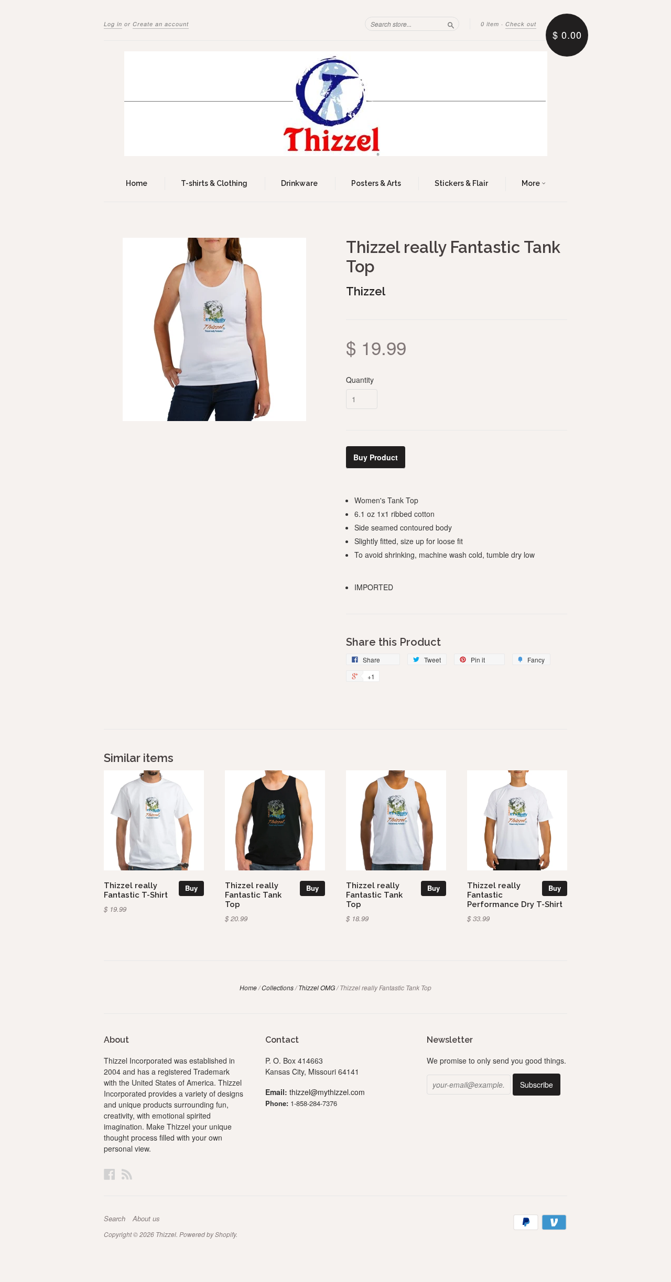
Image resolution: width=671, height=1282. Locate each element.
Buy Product (375, 457)
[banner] (335, 103)
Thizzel (365, 291)
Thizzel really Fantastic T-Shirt (136, 890)
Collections (278, 987)
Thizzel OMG (316, 987)
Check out (520, 24)
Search (114, 1218)
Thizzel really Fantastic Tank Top (253, 895)
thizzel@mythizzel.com (327, 1092)
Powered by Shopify (207, 1234)
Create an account (161, 24)
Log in (113, 24)
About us (146, 1218)
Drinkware (299, 183)
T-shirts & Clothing (214, 183)
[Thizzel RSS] (127, 1174)
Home (136, 183)
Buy (191, 888)
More (532, 183)
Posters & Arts (376, 183)
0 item (490, 24)
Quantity (360, 380)
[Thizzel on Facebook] (109, 1174)
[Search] (451, 23)
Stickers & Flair (461, 183)
